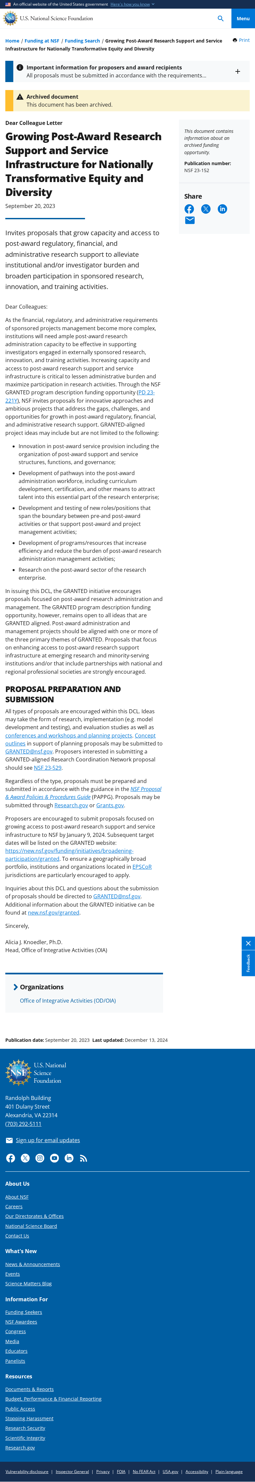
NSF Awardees (21, 1322)
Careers (14, 1206)
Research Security (25, 1428)
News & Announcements (32, 1264)
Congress (15, 1331)
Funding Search (82, 41)
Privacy (103, 1471)
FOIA (121, 1471)
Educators (16, 1351)
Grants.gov (110, 805)
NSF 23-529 (47, 767)
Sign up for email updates (48, 1140)
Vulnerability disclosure (27, 1471)
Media (12, 1341)
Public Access (20, 1409)
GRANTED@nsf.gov (28, 751)
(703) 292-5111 (23, 1124)
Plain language (229, 1471)
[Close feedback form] (248, 943)
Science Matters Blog (28, 1283)
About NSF (17, 1197)
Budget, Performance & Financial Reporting (53, 1399)
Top (243, 1015)
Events (12, 1274)
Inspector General (72, 1471)
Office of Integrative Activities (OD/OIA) (68, 1000)
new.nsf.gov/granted (53, 912)
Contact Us (17, 1236)
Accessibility (197, 1471)
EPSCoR (142, 866)
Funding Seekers (23, 1312)
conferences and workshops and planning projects (68, 735)
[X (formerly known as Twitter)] (25, 1158)
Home (12, 41)
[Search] (220, 18)
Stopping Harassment (29, 1418)
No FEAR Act (144, 1471)
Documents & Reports (29, 1389)
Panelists (15, 1361)
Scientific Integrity (25, 1438)
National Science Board (31, 1226)
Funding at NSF (42, 41)
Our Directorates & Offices (34, 1216)
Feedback (248, 963)
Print (244, 40)
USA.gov (170, 1471)
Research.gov (71, 805)
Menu (243, 18)
